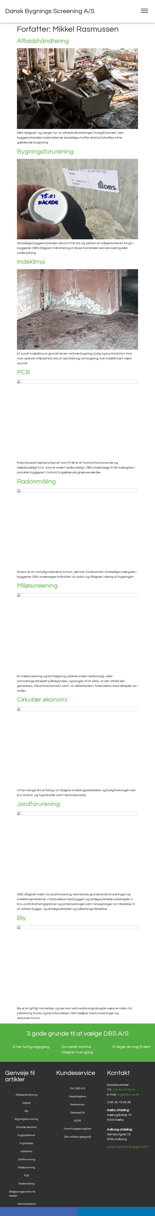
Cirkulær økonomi (42, 699)
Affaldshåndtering (43, 41)
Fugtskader (27, 1143)
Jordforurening (38, 804)
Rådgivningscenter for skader (22, 1193)
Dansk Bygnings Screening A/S (49, 11)
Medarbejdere (77, 1096)
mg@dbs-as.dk (128, 1094)
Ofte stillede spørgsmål (77, 1136)
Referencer (77, 1104)
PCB (23, 372)
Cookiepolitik (77, 1112)
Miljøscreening (37, 585)
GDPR (77, 1120)
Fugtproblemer (26, 1135)
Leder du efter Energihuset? (128, 1146)
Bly (21, 918)
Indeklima (31, 261)
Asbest (26, 1103)
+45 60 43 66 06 (124, 1089)
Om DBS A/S (77, 1088)
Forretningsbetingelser (77, 1128)
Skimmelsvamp (27, 1203)
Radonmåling (36, 481)
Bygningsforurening (45, 151)
